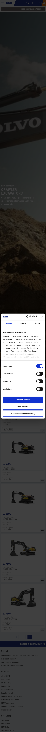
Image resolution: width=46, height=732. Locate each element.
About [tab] (37, 324)
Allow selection (23, 407)
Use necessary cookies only (23, 414)
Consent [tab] (8, 324)
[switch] (39, 374)
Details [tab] (23, 324)
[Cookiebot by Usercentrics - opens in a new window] (27, 316)
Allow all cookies (23, 400)
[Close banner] (42, 317)
